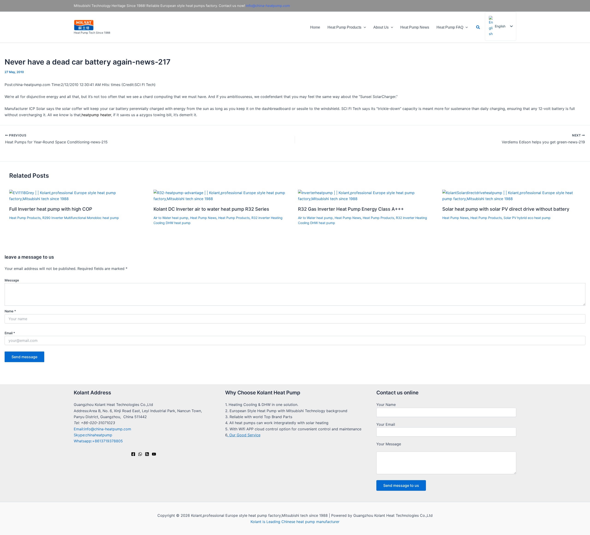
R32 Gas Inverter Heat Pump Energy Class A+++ (351, 209)
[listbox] (500, 26)
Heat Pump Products (344, 27)
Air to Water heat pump (170, 218)
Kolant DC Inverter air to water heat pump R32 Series (211, 209)
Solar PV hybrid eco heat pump (527, 218)
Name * (10, 311)
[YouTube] (154, 454)
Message (12, 280)
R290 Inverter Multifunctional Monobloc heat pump (80, 218)
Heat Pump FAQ (450, 27)
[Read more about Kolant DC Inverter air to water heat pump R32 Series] (222, 195)
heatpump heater (96, 114)
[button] (363, 27)
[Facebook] (133, 454)
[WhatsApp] (140, 454)
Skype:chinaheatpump (93, 435)
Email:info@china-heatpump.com (102, 429)
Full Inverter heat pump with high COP (50, 209)
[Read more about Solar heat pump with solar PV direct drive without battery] (511, 195)
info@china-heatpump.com (268, 5)
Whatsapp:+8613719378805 (98, 441)
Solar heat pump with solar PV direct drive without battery (505, 209)
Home (315, 27)
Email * (10, 333)
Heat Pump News (414, 27)
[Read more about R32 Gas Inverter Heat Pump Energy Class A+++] (367, 195)
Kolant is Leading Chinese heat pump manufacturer (295, 521)
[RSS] (147, 454)
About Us (381, 27)
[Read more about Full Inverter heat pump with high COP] (78, 195)
